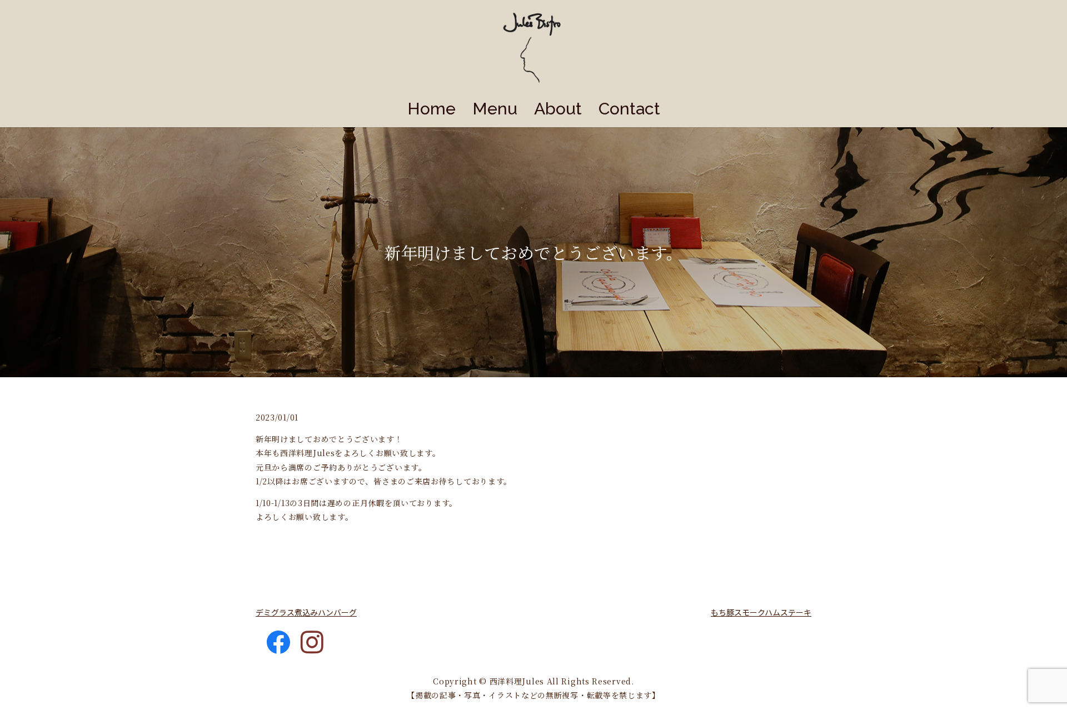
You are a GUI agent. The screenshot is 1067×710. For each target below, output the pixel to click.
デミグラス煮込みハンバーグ (306, 612)
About (558, 108)
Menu (494, 108)
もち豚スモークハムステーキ (761, 612)
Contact (629, 108)
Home (431, 108)
